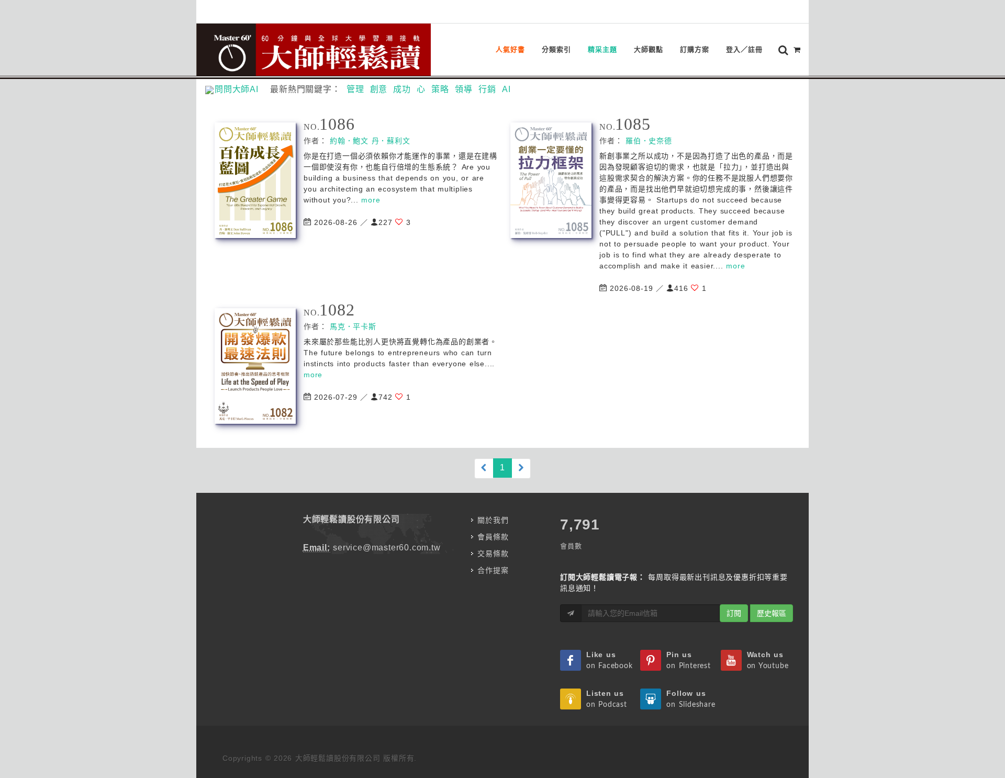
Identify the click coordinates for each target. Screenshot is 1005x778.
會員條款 (492, 537)
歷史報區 (771, 613)
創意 (379, 89)
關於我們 (492, 520)
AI (506, 89)
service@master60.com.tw (386, 547)
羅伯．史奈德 (649, 141)
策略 (440, 89)
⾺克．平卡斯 (353, 326)
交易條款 (492, 553)
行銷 (487, 89)
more (370, 200)
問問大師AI (241, 89)
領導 (464, 89)
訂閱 (734, 613)
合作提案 (492, 570)
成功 (402, 89)
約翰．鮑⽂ (349, 141)
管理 (355, 89)
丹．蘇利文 (391, 141)
